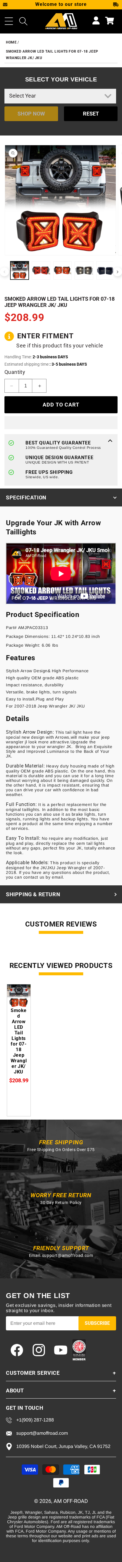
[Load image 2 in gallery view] (41, 270)
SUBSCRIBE (97, 1323)
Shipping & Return (33, 894)
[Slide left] (4, 271)
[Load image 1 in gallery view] (19, 270)
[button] (8, 21)
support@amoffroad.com (67, 1255)
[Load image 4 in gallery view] (84, 270)
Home (11, 42)
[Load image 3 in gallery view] (62, 270)
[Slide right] (117, 271)
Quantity (14, 372)
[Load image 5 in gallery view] (105, 270)
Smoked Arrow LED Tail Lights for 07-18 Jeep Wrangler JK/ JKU (19, 1041)
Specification (26, 497)
